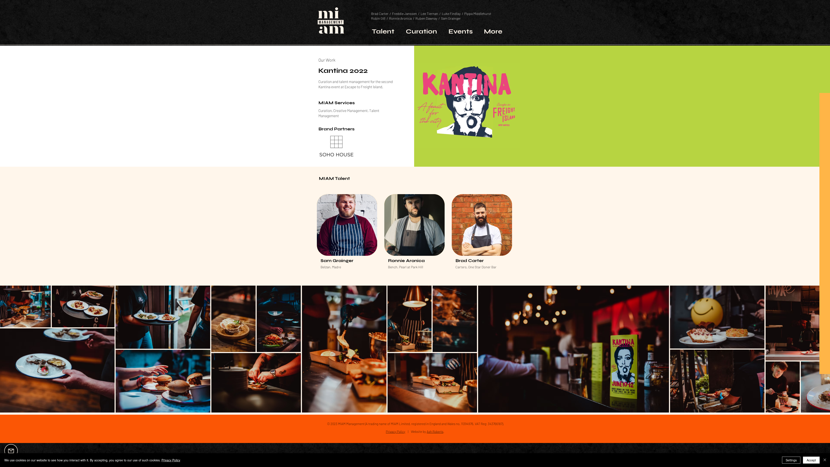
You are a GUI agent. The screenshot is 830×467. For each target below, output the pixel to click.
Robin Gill (379, 18)
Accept (811, 460)
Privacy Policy (395, 431)
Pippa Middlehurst (478, 13)
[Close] (824, 460)
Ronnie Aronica (400, 18)
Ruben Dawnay (426, 18)
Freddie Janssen (404, 13)
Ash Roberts (435, 431)
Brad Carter (380, 13)
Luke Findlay (451, 13)
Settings (791, 460)
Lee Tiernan (429, 13)
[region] (25, 451)
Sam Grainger (451, 18)
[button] (825, 21)
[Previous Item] (7, 349)
